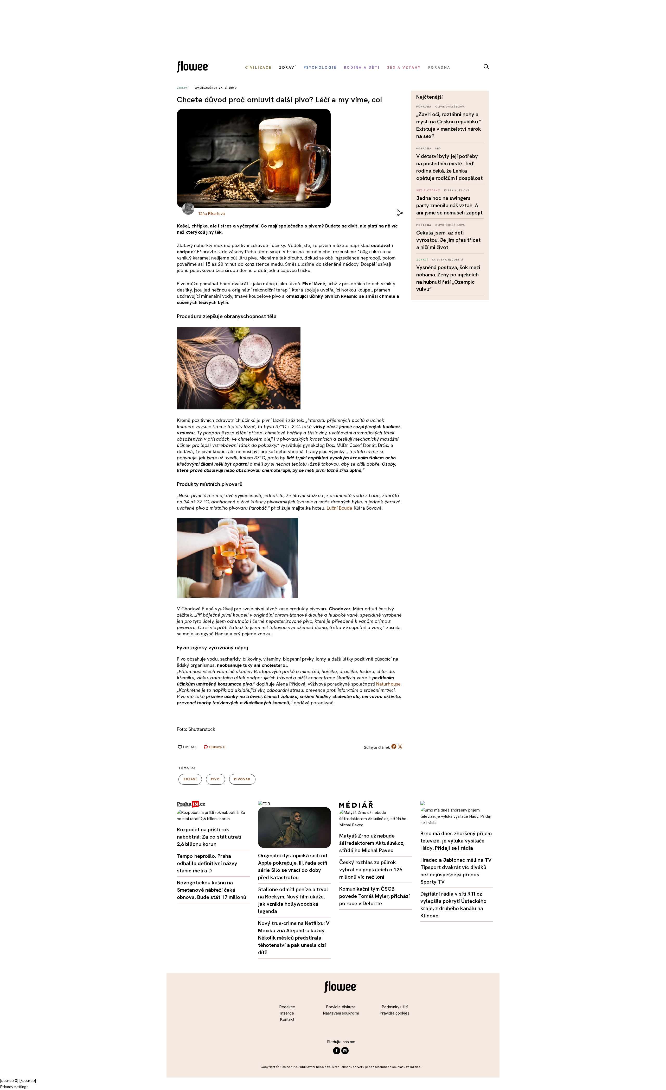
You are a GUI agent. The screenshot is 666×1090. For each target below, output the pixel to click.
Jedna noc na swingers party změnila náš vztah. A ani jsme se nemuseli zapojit (449, 205)
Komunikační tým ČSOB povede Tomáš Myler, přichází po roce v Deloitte (374, 896)
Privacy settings (14, 1086)
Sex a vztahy (428, 190)
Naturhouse (388, 684)
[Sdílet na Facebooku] (393, 747)
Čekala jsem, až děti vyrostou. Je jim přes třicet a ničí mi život (448, 240)
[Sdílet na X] (400, 746)
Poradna (424, 106)
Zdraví (422, 259)
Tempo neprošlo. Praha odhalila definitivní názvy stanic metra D (207, 863)
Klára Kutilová (457, 190)
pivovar (242, 779)
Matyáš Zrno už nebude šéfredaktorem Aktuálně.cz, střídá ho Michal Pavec (372, 843)
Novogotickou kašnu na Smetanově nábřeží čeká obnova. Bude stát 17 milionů (211, 890)
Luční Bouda (339, 508)
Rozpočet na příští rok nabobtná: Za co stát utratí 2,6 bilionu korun (209, 836)
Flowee (194, 67)
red (438, 148)
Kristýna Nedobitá (447, 259)
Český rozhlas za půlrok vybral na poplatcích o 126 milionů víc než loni (370, 869)
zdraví (190, 779)
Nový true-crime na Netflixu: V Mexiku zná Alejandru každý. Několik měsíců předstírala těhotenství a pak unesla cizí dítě (293, 938)
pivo (215, 779)
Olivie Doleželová (450, 106)
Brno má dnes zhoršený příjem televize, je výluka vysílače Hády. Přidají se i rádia (456, 840)
